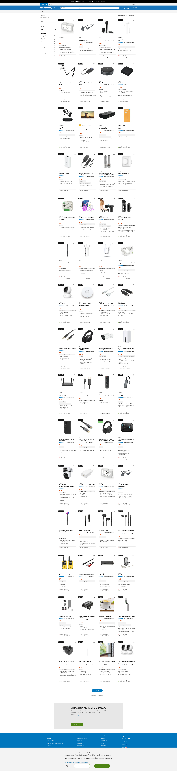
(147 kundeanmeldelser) (109, 532)
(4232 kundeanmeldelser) (70, 305)
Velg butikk (68, 57)
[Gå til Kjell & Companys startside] (46, 8)
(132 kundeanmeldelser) (129, 130)
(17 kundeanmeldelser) (70, 442)
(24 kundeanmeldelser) (109, 576)
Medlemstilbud (104, 741)
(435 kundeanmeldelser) (109, 618)
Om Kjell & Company (82, 738)
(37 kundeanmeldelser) (129, 175)
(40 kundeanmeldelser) (109, 84)
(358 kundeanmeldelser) (90, 351)
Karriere (79, 746)
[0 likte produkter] (132, 7)
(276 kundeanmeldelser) (129, 351)
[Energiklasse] (80, 125)
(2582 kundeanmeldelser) (110, 263)
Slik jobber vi (80, 741)
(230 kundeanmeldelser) (90, 619)
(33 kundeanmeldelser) (109, 40)
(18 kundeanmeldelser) (129, 397)
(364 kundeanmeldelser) (109, 176)
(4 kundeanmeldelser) (109, 442)
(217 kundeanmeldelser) (70, 533)
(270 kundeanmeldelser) (90, 176)
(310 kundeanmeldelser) (90, 219)
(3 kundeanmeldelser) (70, 85)
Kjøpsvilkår (49, 745)
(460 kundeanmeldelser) (129, 305)
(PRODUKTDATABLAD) (86, 125)
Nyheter (102, 743)
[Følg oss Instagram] (126, 738)
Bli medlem (77, 724)
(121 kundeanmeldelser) (90, 395)
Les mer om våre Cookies (70, 762)
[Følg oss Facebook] (122, 738)
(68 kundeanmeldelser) (90, 664)
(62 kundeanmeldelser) (90, 42)
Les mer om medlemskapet (77, 715)
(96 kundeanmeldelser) (129, 488)
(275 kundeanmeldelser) (70, 576)
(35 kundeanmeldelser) (70, 350)
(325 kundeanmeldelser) (90, 86)
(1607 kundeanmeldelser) (90, 263)
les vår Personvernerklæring (82, 762)
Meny (57, 7)
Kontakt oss (49, 738)
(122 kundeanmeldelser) (70, 40)
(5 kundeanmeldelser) (129, 220)
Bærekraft (79, 743)
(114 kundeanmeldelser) (109, 130)
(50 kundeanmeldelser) (70, 397)
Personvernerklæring (52, 741)
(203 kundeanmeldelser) (70, 618)
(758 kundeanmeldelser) (70, 664)
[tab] (44, 4)
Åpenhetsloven (80, 745)
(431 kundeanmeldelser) (129, 42)
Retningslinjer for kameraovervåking (55, 743)
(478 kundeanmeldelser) (129, 265)
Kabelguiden (103, 738)
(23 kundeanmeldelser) (109, 351)
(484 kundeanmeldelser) (90, 532)
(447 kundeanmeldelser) (109, 664)
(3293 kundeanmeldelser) (90, 486)
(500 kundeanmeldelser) (109, 219)
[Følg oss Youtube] (129, 738)
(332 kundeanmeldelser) (129, 576)
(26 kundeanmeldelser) (129, 84)
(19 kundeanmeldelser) (129, 618)
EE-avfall (49, 746)
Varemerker (103, 745)
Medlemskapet (80, 740)
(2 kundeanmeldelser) (70, 175)
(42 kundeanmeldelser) (109, 395)
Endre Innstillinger (67, 766)
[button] (48, 17)
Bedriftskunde (50, 740)
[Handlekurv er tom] (136, 7)
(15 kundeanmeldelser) (90, 307)
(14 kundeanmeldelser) (90, 130)
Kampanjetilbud (104, 740)
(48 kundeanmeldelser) (70, 130)
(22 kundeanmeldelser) (90, 442)
